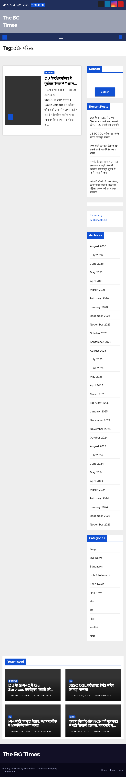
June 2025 (97, 368)
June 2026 (97, 263)
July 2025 (96, 359)
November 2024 (100, 428)
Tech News (97, 584)
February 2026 (99, 298)
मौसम (92, 618)
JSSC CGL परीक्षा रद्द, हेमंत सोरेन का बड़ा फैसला (91, 687)
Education (96, 566)
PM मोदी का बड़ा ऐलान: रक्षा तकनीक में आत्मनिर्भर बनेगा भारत (104, 149)
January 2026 (99, 307)
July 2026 (96, 255)
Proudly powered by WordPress (19, 768)
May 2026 (96, 272)
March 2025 (97, 394)
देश (91, 610)
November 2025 (100, 324)
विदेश (92, 636)
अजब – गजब (96, 592)
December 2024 (100, 420)
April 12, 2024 (56, 90)
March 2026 (97, 289)
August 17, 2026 (81, 695)
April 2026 (96, 281)
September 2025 (100, 342)
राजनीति (94, 627)
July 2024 (96, 455)
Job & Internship (100, 575)
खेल (92, 601)
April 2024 (96, 481)
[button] (115, 37)
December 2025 (100, 315)
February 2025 (99, 402)
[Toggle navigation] (61, 37)
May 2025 (96, 376)
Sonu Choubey (42, 695)
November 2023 (100, 524)
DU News (49, 73)
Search (94, 69)
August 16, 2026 (21, 731)
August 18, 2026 (20, 695)
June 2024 (97, 463)
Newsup (49, 768)
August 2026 (98, 246)
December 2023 (100, 515)
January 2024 (99, 507)
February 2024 (99, 498)
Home (104, 770)
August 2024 (98, 446)
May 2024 (96, 472)
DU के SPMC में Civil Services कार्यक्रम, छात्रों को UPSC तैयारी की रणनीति (104, 121)
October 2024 (99, 437)
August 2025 (98, 350)
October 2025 (98, 333)
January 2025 (99, 411)
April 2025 (96, 385)
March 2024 (98, 489)
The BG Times (21, 754)
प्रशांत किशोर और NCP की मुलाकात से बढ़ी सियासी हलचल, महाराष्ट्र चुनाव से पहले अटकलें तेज (93, 725)
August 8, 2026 (80, 731)
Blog (93, 549)
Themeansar (8, 771)
